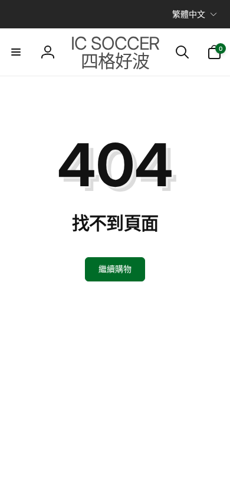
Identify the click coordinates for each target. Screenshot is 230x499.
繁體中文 (188, 14)
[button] (16, 52)
